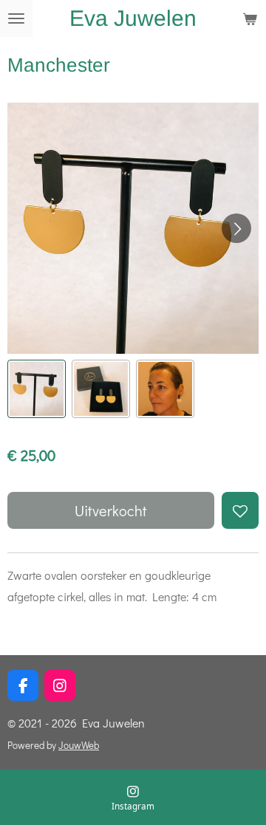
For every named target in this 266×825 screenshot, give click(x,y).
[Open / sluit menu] (16, 18)
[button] (36, 389)
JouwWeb (78, 745)
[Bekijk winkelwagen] (249, 18)
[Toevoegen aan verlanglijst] (240, 510)
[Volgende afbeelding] (236, 228)
